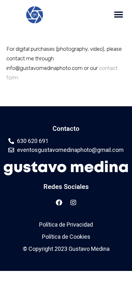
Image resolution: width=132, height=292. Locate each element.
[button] (118, 15)
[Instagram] (73, 202)
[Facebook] (59, 202)
